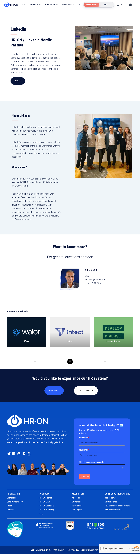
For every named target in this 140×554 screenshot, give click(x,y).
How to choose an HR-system (117, 506)
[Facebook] (13, 453)
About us (76, 498)
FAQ (41, 514)
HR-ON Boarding (47, 506)
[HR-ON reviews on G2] (70, 526)
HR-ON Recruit (46, 498)
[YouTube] (28, 453)
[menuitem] (35, 5)
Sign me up (84, 477)
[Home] (9, 4)
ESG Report (77, 510)
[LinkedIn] (23, 453)
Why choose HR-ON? (113, 510)
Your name (84, 438)
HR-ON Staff (45, 502)
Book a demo (110, 498)
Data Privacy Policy (15, 502)
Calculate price (111, 502)
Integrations (77, 506)
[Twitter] (8, 453)
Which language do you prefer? (92, 462)
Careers (10, 510)
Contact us (11, 498)
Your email (84, 450)
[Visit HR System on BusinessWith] (18, 530)
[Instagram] (18, 453)
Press (9, 506)
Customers (76, 502)
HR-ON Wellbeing (47, 510)
